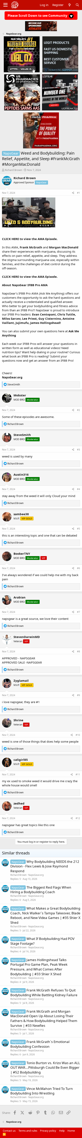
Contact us (9, 1130)
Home (71, 1130)
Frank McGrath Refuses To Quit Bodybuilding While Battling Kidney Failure (43, 992)
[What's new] (69, 5)
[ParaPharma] (41, 130)
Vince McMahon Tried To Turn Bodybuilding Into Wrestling (41, 1091)
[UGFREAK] (60, 92)
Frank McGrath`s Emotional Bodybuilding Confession (39, 1044)
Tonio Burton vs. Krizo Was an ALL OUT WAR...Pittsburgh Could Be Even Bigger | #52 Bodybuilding (45, 1068)
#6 (78, 568)
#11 (78, 774)
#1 (78, 192)
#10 (78, 735)
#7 (78, 612)
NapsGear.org (36, 875)
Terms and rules (28, 1130)
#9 (78, 695)
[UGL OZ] (22, 54)
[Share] (73, 193)
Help (62, 1130)
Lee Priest (29, 318)
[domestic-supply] (60, 54)
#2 (78, 410)
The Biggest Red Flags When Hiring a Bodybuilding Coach (40, 889)
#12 (78, 818)
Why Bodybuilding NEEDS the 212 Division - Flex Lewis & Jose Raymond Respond (44, 866)
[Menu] (5, 5)
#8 (78, 651)
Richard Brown (13, 170)
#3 (78, 449)
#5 (78, 528)
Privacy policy (48, 1130)
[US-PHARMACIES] (22, 92)
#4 (78, 489)
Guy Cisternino (49, 318)
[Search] (77, 5)
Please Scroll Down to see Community (38, 15)
